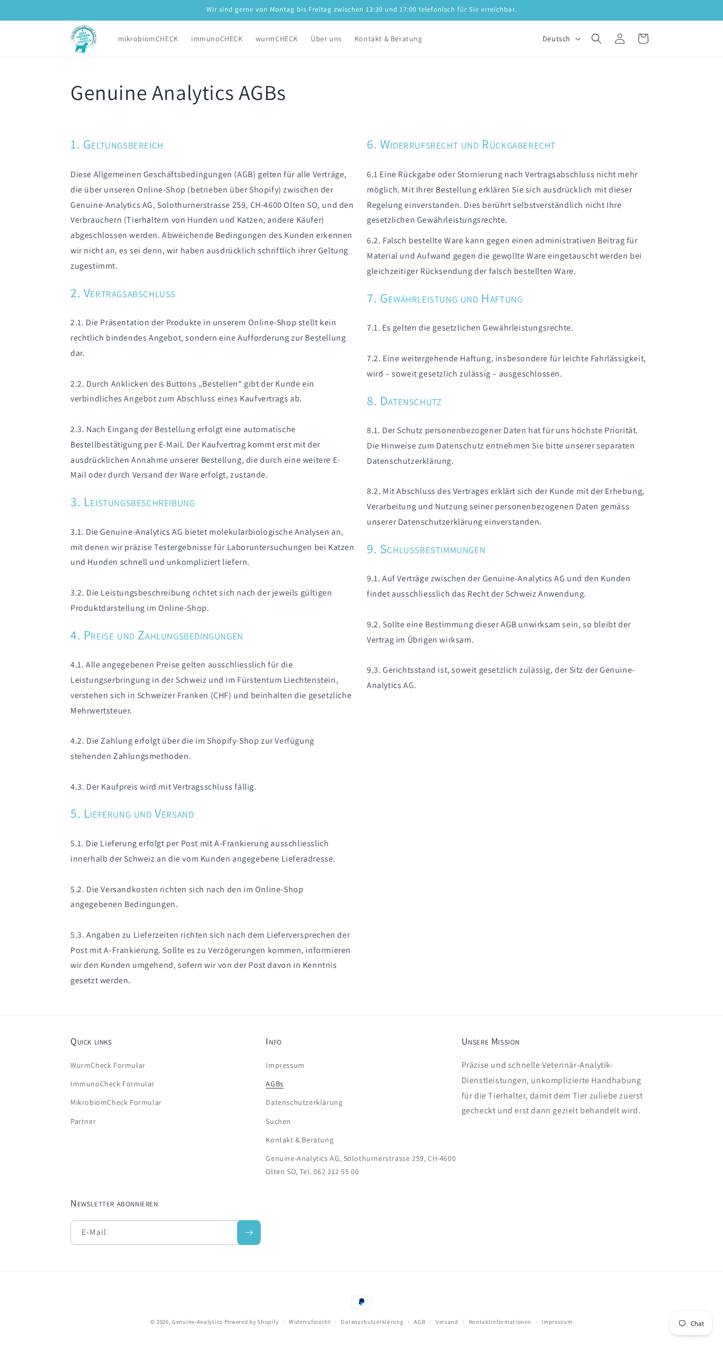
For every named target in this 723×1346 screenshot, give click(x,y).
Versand (447, 1321)
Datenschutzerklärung (304, 1102)
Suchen (278, 1121)
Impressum (285, 1065)
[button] (596, 38)
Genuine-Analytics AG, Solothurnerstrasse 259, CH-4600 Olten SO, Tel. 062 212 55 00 (361, 1164)
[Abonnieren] (248, 1232)
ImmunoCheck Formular (112, 1083)
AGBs (274, 1083)
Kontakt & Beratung (299, 1139)
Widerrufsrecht (310, 1321)
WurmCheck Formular (108, 1065)
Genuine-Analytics (197, 1321)
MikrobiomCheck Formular (116, 1102)
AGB (419, 1321)
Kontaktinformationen (500, 1321)
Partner (83, 1121)
